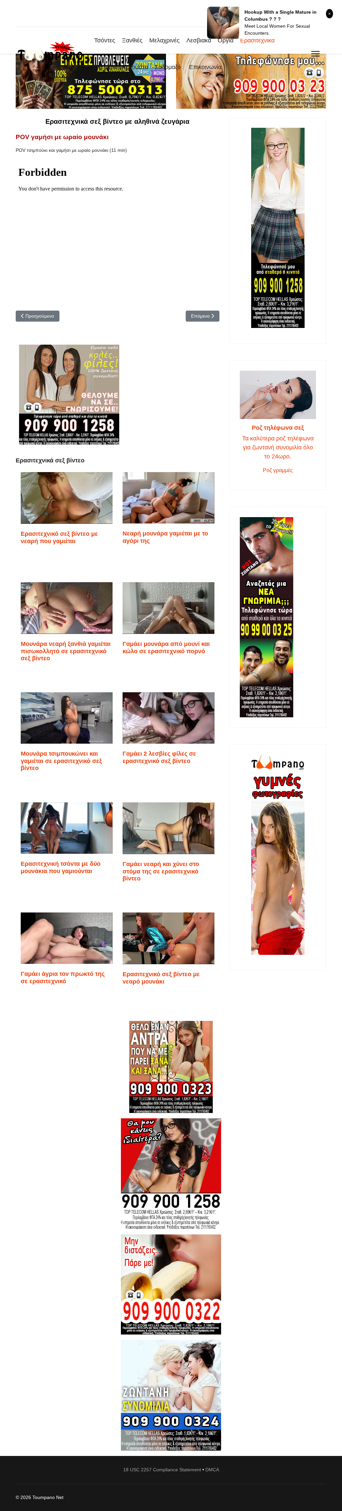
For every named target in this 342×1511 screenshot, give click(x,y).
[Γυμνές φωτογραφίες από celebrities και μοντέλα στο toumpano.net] (278, 855)
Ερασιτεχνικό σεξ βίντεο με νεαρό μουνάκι (161, 978)
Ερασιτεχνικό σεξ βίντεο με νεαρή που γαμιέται (59, 537)
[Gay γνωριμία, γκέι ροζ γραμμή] (278, 617)
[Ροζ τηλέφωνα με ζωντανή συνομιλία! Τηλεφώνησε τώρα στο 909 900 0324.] (171, 1395)
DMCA (212, 1469)
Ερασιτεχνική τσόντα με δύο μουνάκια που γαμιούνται (61, 867)
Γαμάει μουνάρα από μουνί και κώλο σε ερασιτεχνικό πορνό (166, 648)
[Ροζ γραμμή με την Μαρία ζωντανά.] (171, 1067)
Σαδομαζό (168, 67)
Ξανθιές (132, 40)
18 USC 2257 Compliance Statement (162, 1469)
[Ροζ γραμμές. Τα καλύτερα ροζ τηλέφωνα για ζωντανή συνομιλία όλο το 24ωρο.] (278, 395)
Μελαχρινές (164, 40)
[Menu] (315, 53)
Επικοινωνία (205, 67)
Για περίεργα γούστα (121, 67)
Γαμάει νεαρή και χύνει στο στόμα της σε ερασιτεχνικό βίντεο (161, 871)
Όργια (225, 40)
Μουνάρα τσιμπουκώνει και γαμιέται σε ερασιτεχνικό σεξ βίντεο (61, 760)
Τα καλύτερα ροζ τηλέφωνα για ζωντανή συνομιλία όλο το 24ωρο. (278, 447)
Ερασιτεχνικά (257, 40)
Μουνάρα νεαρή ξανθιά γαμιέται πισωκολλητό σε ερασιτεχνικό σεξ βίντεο (66, 651)
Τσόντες (104, 40)
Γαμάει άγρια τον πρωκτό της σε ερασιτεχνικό (63, 978)
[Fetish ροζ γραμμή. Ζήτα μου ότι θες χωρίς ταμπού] (171, 1173)
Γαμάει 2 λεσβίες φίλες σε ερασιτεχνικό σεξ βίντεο (159, 757)
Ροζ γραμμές (278, 470)
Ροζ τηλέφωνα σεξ (278, 427)
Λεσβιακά (198, 40)
